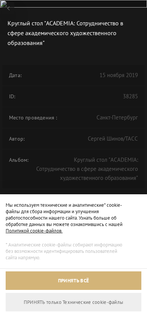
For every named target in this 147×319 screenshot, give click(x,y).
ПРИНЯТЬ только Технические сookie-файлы (74, 302)
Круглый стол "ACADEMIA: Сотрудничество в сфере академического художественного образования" (87, 168)
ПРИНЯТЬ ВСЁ (73, 280)
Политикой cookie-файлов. (34, 231)
